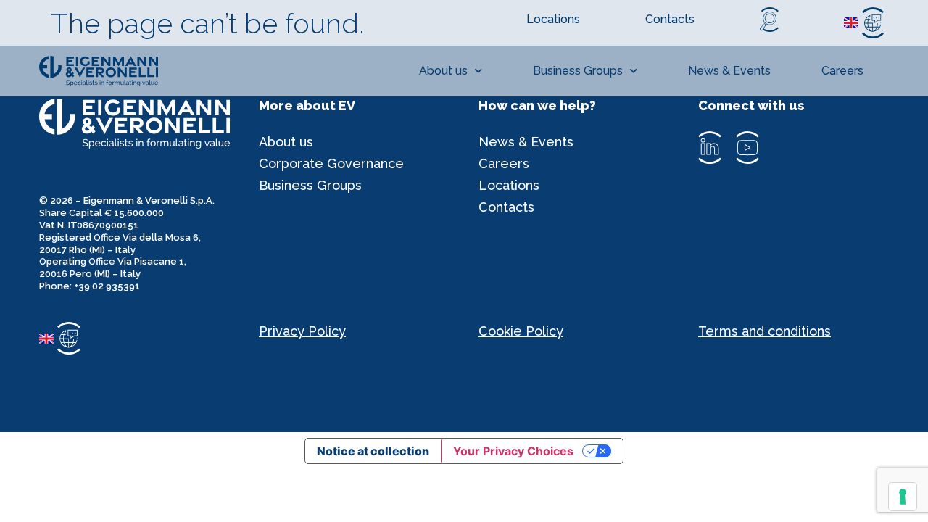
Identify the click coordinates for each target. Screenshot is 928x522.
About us (443, 71)
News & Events (729, 71)
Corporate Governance (331, 163)
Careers (842, 71)
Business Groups (578, 71)
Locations (508, 185)
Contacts (506, 207)
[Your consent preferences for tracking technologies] (902, 496)
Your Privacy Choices (513, 451)
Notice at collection (373, 451)
